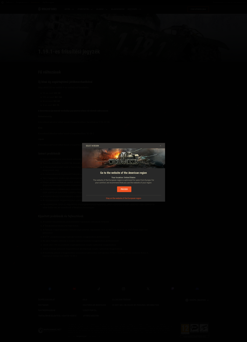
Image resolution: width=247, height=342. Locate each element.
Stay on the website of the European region (123, 198)
